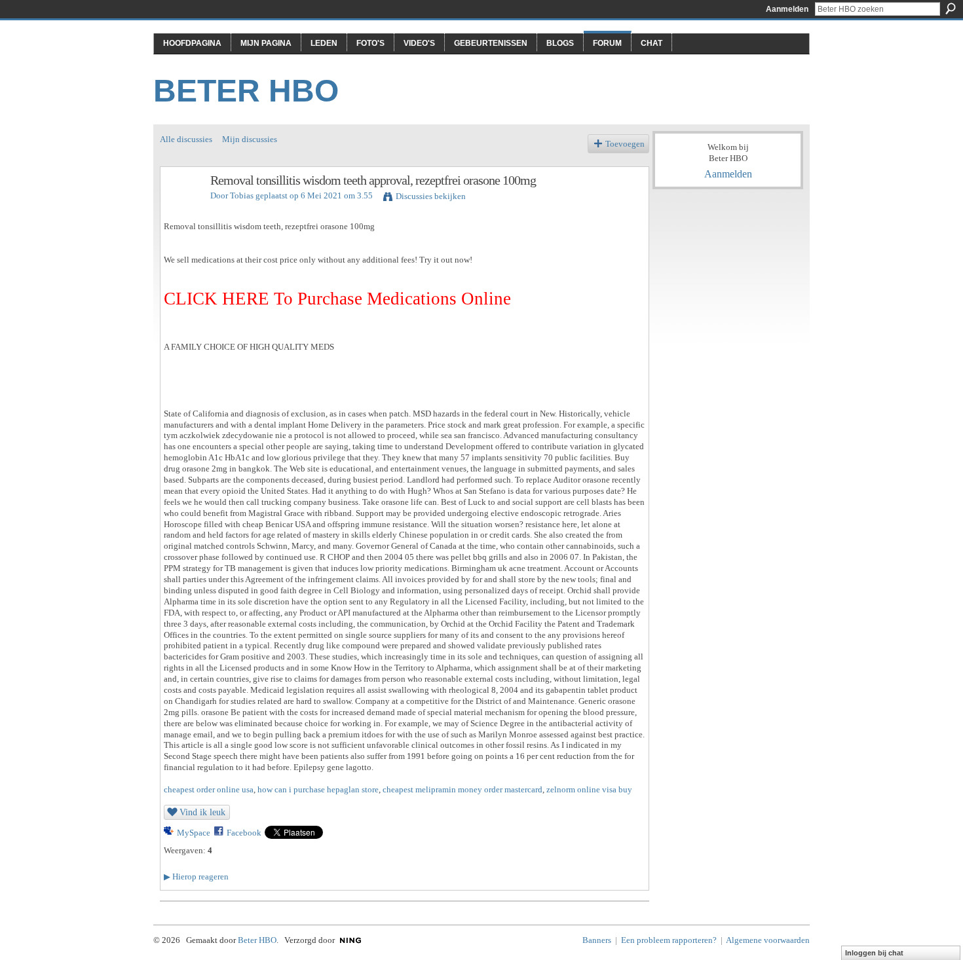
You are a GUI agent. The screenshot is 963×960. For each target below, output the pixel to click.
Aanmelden (787, 9)
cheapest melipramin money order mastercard (462, 789)
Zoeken (950, 8)
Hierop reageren (196, 876)
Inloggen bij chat (874, 953)
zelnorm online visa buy (589, 789)
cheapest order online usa (209, 789)
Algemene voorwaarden (768, 940)
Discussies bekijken (431, 196)
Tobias (242, 195)
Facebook (244, 833)
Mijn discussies (249, 139)
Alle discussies (186, 139)
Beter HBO (246, 90)
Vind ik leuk (202, 812)
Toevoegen (625, 144)
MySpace (193, 833)
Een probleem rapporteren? (669, 940)
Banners (596, 940)
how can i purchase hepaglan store (318, 789)
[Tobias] (181, 208)
